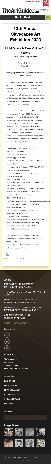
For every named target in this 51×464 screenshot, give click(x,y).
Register (30, 2)
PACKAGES (8, 403)
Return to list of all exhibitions (15, 259)
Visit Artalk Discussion (17, 323)
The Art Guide (23, 17)
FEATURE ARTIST (11, 385)
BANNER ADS (9, 381)
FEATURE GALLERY (12, 390)
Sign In (39, 2)
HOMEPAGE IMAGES (12, 394)
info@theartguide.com (17, 368)
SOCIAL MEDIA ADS (12, 399)
